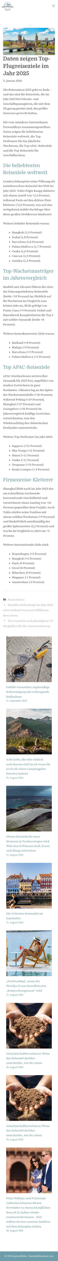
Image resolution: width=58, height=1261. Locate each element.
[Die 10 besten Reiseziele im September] (29, 906)
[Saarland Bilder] (7, 6)
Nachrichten (16, 599)
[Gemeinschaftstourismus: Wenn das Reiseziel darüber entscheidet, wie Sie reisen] (29, 1046)
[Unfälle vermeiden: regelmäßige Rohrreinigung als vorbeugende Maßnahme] (29, 679)
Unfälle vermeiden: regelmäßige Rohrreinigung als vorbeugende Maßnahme (28, 692)
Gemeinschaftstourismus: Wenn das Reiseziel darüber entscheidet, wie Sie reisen (28, 1058)
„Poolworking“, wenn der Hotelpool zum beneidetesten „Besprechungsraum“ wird (26, 986)
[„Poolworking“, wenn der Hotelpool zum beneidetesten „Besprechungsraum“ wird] (29, 973)
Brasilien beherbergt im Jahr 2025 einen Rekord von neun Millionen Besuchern (28, 610)
